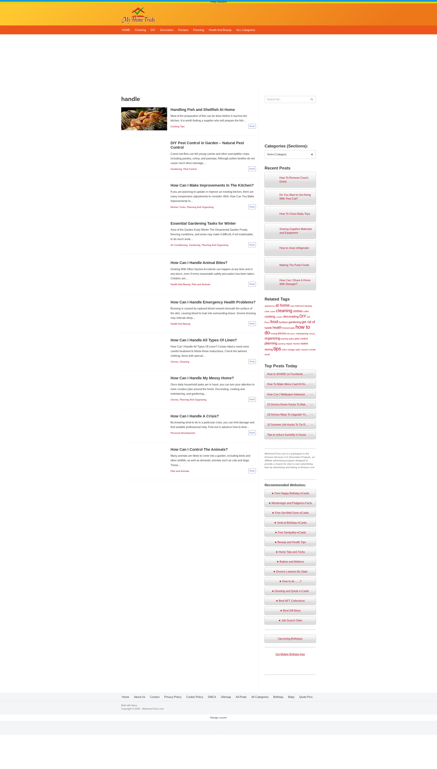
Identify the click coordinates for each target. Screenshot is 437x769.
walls (297, 349)
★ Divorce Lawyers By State (290, 571)
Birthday (278, 697)
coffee (306, 311)
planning (271, 343)
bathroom (299, 306)
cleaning (284, 310)
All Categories (260, 697)
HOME (126, 30)
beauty (308, 305)
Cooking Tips (178, 126)
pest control (301, 338)
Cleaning (140, 30)
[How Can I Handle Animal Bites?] (144, 274)
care (267, 311)
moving (312, 334)
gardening (294, 322)
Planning (198, 30)
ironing (274, 333)
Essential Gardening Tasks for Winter (203, 223)
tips (277, 348)
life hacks (291, 334)
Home (125, 697)
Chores (174, 361)
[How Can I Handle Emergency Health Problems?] (144, 314)
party (291, 338)
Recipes (183, 30)
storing (269, 349)
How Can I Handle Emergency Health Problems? (213, 302)
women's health (308, 350)
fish (308, 317)
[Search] (312, 99)
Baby (291, 697)
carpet (272, 311)
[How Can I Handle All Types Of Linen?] (144, 352)
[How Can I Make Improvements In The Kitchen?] (144, 197)
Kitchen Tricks (178, 207)
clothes (298, 311)
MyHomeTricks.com (153, 708)
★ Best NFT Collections (290, 600)
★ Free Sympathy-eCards (290, 532)
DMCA (212, 697)
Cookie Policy (194, 697)
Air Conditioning (179, 245)
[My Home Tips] (138, 14)
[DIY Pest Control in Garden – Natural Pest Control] (144, 156)
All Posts (241, 697)
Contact (154, 697)
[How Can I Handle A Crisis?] (144, 425)
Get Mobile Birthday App (290, 654)
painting (284, 339)
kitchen (282, 333)
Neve (134, 705)
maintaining (302, 333)
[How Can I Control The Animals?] (144, 461)
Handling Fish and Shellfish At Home (203, 109)
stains (304, 343)
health (277, 327)
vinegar (291, 349)
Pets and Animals (201, 284)
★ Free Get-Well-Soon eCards (290, 512)
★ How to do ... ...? (290, 581)
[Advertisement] (218, 63)
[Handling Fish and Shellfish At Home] (144, 118)
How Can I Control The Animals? (199, 449)
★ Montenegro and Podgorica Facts (290, 503)
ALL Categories (245, 30)
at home (283, 305)
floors (267, 322)
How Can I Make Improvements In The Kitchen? (212, 185)
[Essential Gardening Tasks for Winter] (144, 235)
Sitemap (226, 697)
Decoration (166, 30)
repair (289, 343)
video (284, 350)
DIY (153, 30)
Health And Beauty (220, 30)
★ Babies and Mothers (290, 561)
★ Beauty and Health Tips (290, 542)
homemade (289, 327)
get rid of (308, 322)
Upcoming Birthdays (290, 638)
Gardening (176, 169)
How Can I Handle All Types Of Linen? (204, 340)
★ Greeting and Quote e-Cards (290, 591)
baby (292, 306)
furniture (283, 322)
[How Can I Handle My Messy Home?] (144, 390)
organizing (272, 338)
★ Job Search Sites (290, 620)
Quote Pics (306, 697)
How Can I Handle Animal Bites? (199, 263)
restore (296, 343)
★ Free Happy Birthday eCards (290, 493)
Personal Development (183, 433)
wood (267, 354)
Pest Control (190, 169)
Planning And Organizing (200, 207)
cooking (270, 316)
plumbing (281, 344)
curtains (279, 317)
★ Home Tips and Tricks (290, 551)
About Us (139, 697)
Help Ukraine (218, 1)
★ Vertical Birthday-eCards (290, 522)
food (274, 322)
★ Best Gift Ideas (290, 610)
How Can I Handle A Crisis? (195, 416)
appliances (270, 306)
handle (268, 327)
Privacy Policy (172, 697)
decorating (291, 316)
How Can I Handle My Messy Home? (202, 378)
